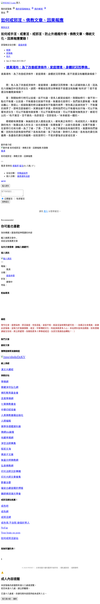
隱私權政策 (64, 568)
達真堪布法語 (23, 176)
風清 (3, 151)
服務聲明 (74, 568)
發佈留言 (5, 202)
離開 (15, 599)
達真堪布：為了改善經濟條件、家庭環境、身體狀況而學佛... (48, 67)
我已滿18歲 (6, 599)
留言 (21, 166)
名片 (8, 56)
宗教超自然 (22, 173)
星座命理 (22, 45)
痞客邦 (15, 166)
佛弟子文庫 (7, 454)
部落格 (9, 53)
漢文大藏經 (7, 369)
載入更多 (5, 186)
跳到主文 (5, 27)
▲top (3, 181)
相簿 (8, 50)
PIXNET (30, 568)
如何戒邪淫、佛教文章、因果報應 (32, 20)
